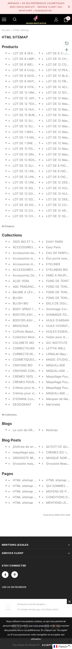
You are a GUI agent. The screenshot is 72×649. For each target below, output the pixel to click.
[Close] (69, 601)
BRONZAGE (21, 326)
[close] (69, 7)
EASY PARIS (54, 241)
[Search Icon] (15, 19)
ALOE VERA (21, 281)
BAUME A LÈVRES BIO (28, 292)
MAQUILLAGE (55, 365)
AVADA (57, 515)
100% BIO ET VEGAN (27, 241)
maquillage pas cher (27, 452)
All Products (8, 226)
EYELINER (53, 264)
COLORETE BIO (23, 343)
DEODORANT (22, 404)
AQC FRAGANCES (25, 286)
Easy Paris (53, 247)
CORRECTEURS (24, 348)
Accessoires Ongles (26, 275)
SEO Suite (65, 515)
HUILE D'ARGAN (57, 320)
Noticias (52, 430)
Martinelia (53, 404)
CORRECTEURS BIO (26, 354)
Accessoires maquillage (29, 258)
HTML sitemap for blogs (30, 480)
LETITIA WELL (56, 348)
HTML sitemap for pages (30, 497)
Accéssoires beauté (26, 253)
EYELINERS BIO (57, 269)
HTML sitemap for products (32, 486)
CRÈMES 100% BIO (26, 376)
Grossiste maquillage (27, 463)
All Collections (9, 414)
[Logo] (36, 19)
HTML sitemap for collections (33, 491)
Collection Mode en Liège (31, 337)
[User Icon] (56, 19)
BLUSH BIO (20, 303)
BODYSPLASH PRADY (28, 320)
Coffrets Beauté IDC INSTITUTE (35, 331)
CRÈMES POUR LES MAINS (32, 382)
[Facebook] (5, 574)
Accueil (6, 30)
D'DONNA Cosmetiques (29, 399)
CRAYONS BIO (22, 365)
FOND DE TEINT (57, 281)
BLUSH (18, 298)
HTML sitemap (23, 502)
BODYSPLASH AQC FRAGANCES (35, 314)
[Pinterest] (14, 574)
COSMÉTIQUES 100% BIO (30, 359)
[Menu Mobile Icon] (4, 19)
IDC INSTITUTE (56, 343)
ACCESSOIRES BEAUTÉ (29, 247)
